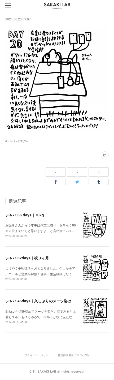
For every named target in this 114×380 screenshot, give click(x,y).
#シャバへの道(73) (16, 141)
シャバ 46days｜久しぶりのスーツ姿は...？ (41, 300)
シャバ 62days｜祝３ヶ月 (27, 257)
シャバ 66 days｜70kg (24, 214)
